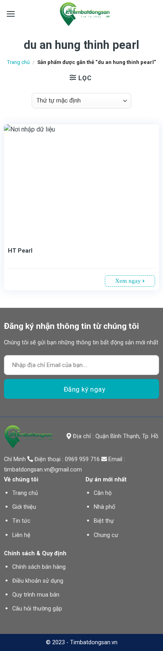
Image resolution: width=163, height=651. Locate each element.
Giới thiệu (24, 507)
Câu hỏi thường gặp (37, 608)
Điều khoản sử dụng (37, 581)
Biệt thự (104, 521)
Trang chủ (18, 62)
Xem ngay (128, 281)
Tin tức (21, 521)
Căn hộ (103, 493)
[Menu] (10, 13)
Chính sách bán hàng (39, 567)
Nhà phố (104, 507)
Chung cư (106, 535)
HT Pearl (20, 250)
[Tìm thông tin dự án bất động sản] (84, 14)
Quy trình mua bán (35, 594)
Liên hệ (21, 535)
